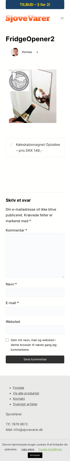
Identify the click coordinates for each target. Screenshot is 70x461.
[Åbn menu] (62, 18)
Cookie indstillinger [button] (50, 449)
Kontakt (19, 398)
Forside (18, 388)
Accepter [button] (35, 455)
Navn (11, 284)
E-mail (12, 303)
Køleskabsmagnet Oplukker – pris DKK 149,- (38, 147)
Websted (13, 321)
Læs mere (28, 449)
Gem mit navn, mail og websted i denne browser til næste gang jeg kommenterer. (34, 344)
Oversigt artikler (25, 404)
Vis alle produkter (26, 393)
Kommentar (16, 230)
